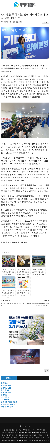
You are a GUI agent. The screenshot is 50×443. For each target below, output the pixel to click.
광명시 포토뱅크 (7, 407)
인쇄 (45, 22)
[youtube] (29, 426)
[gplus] (25, 426)
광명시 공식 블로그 (8, 404)
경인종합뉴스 (6, 397)
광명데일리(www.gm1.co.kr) (26, 432)
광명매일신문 (6, 388)
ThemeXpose (23, 440)
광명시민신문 (6, 385)
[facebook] (20, 426)
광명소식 (8, 378)
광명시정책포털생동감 (9, 402)
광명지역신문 (6, 392)
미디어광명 (5, 399)
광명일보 (4, 383)
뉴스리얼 (4, 395)
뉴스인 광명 (5, 390)
